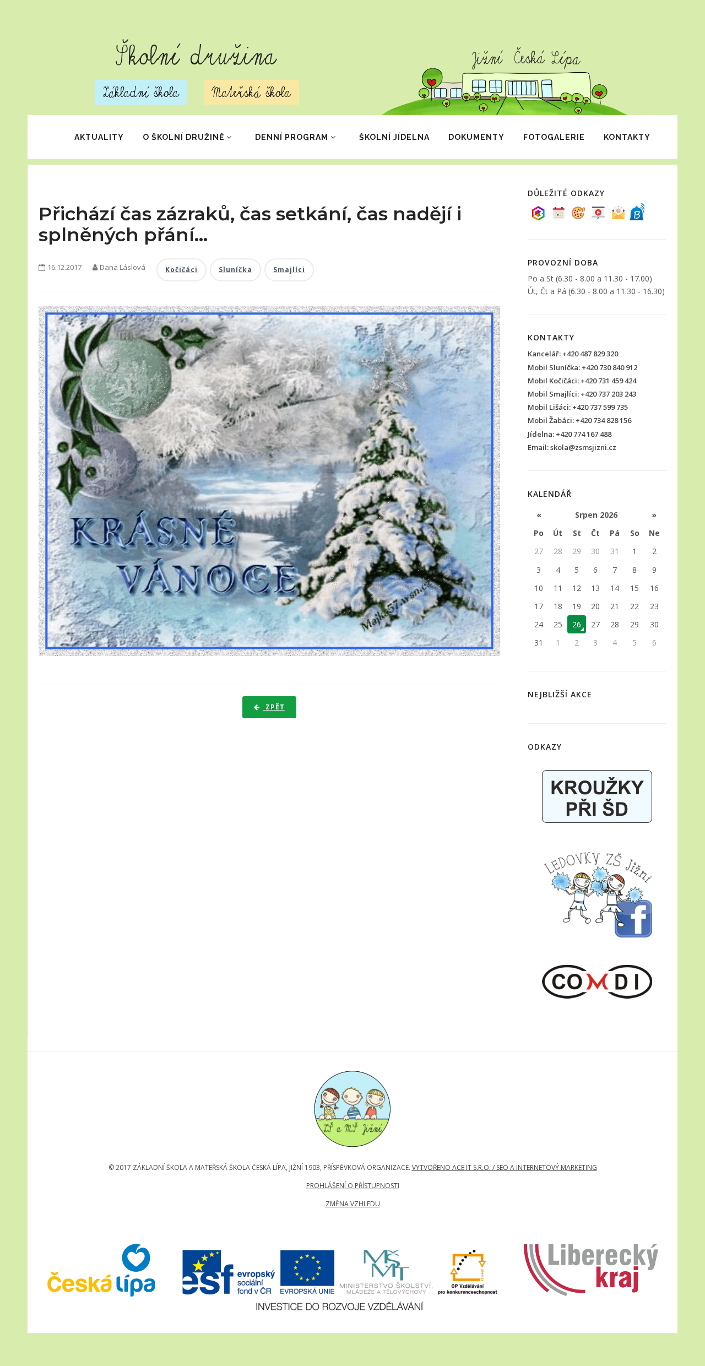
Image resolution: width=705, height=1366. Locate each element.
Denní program (291, 137)
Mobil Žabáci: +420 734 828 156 (579, 420)
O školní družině (183, 137)
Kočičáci (181, 269)
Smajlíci (289, 269)
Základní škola (141, 92)
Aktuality (99, 137)
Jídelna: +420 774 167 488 (569, 434)
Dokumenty (476, 137)
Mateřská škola (251, 92)
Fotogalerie (554, 137)
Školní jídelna (394, 137)
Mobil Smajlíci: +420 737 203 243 (582, 394)
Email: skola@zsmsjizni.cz (572, 447)
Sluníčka (235, 269)
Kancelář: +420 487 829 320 (573, 354)
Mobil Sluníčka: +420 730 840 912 (582, 367)
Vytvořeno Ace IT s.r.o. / (454, 1167)
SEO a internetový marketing (546, 1167)
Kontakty (627, 137)
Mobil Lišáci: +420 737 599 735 (578, 407)
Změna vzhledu (353, 1203)
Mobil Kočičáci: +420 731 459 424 (582, 381)
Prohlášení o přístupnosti (352, 1185)
